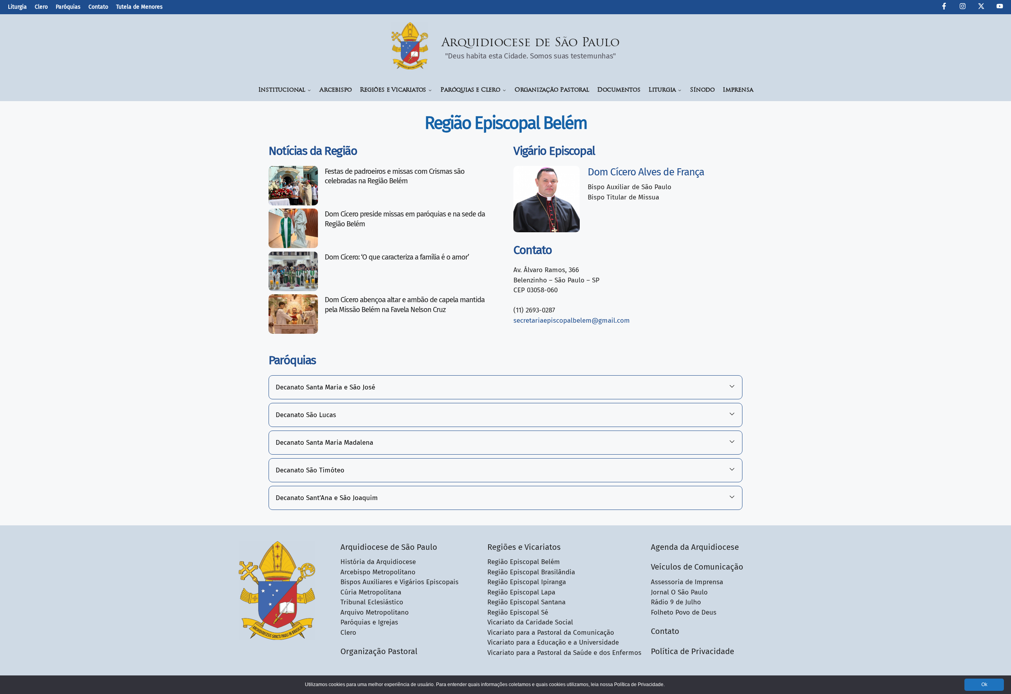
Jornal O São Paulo (679, 592)
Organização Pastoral (552, 90)
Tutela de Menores (139, 7)
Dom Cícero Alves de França (646, 172)
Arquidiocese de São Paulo (531, 43)
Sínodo (702, 90)
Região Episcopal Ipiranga (526, 582)
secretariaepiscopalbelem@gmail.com (571, 320)
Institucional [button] (281, 90)
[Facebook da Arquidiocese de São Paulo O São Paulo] (944, 7)
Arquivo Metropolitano (374, 612)
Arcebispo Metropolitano (377, 572)
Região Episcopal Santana (526, 602)
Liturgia (17, 7)
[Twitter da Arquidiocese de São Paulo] (981, 7)
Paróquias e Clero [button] (470, 90)
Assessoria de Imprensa (687, 582)
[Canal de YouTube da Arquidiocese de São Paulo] (999, 7)
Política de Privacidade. (639, 684)
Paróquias (68, 7)
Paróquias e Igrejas (369, 622)
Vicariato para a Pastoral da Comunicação (550, 632)
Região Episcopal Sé (517, 612)
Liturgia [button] (662, 90)
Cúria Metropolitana (370, 592)
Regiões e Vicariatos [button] (393, 90)
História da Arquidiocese (378, 562)
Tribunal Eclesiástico (371, 602)
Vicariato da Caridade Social (530, 622)
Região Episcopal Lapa (521, 592)
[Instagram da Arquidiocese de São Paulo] (962, 7)
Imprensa (738, 90)
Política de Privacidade (692, 651)
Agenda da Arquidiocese (695, 547)
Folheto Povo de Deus (683, 612)
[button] (505, 387)
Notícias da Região (313, 151)
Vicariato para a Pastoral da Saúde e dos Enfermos (564, 653)
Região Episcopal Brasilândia (531, 572)
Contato (98, 7)
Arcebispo (335, 90)
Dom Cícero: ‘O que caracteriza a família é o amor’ (397, 257)
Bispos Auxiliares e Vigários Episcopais (399, 582)
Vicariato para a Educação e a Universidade (553, 642)
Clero (41, 7)
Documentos (619, 90)
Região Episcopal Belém (523, 562)
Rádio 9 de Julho (676, 602)
